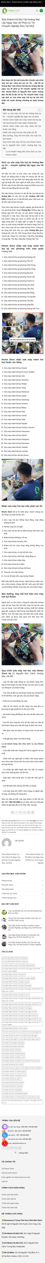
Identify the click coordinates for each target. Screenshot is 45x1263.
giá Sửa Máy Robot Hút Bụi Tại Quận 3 (14, 958)
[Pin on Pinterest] (28, 812)
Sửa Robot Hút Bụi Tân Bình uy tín (13, 1057)
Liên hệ (4, 1181)
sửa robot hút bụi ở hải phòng (11, 1090)
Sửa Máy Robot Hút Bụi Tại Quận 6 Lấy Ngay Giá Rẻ (19, 1011)
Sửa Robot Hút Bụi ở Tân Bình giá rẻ (14, 1097)
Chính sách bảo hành (10, 1195)
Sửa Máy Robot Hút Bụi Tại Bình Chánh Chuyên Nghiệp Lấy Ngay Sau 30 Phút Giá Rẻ (25, 928)
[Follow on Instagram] (8, 1148)
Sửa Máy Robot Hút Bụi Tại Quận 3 (13, 974)
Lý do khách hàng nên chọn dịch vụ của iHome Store (23, 153)
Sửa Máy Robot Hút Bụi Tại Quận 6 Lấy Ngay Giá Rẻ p (19, 1015)
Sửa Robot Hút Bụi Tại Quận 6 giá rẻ (14, 1072)
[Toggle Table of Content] (38, 110)
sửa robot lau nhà (33, 1097)
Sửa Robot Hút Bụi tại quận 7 (11, 1079)
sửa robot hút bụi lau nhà (13, 825)
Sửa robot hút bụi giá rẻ (18, 823)
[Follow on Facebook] (4, 1148)
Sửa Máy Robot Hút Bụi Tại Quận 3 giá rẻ (15, 982)
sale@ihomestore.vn (19, 1143)
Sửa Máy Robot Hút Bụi (26, 965)
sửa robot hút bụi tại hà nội (30, 1061)
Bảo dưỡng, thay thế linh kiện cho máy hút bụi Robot (22, 137)
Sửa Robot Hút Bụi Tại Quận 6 (32, 1068)
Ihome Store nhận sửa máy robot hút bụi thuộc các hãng (22, 127)
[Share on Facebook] (16, 812)
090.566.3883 (33, 1127)
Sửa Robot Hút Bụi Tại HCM (11, 1061)
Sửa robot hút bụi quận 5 (10, 1039)
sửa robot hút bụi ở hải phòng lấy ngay (14, 1093)
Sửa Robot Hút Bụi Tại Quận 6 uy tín (14, 1075)
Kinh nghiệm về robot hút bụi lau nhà (16, 1177)
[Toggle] (42, 880)
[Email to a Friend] (24, 812)
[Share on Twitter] (20, 812)
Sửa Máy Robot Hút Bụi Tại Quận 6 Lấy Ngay (16, 1008)
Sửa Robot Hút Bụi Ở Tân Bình (12, 1086)
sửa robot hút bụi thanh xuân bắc (12, 1046)
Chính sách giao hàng (10, 1203)
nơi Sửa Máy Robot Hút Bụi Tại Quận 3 (14, 961)
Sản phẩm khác (8, 889)
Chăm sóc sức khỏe (9, 893)
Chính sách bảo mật (9, 1207)
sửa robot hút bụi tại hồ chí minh (12, 1064)
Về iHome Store (8, 1169)
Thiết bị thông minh (9, 898)
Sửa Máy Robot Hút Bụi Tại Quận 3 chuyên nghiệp (18, 978)
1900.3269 (24, 1127)
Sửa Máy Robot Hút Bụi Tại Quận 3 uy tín (15, 995)
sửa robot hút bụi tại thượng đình (12, 1082)
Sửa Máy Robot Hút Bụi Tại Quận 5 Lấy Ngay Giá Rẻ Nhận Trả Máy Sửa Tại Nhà (22, 1000)
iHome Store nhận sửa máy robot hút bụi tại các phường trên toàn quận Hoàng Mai (22, 121)
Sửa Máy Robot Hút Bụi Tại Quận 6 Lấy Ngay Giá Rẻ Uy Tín (21, 1019)
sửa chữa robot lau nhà (9, 965)
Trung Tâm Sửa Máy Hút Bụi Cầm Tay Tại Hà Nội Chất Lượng (24, 919)
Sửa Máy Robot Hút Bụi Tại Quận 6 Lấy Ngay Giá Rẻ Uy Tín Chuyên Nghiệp (21, 1023)
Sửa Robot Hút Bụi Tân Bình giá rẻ (13, 1053)
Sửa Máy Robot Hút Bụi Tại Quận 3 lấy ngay (16, 985)
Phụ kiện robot (7, 885)
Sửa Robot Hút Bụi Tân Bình (11, 1050)
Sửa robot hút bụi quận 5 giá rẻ (30, 1039)
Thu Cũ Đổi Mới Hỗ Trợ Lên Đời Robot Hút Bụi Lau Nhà (25, 912)
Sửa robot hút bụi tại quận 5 (11, 1068)
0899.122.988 (23, 1256)
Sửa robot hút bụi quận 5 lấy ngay (13, 1043)
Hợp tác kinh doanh (9, 1173)
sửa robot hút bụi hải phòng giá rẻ (30, 1032)
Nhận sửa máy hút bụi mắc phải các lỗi (20, 132)
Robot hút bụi (7, 881)
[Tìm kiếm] (37, 11)
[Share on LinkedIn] (33, 812)
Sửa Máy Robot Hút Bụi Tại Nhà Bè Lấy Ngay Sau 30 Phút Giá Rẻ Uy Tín (23, 936)
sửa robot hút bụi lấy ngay (30, 825)
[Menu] (41, 10)
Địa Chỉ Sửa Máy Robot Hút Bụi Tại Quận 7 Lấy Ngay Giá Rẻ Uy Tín (21, 1102)
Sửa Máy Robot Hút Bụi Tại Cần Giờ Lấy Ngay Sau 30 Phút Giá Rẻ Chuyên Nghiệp (24, 943)
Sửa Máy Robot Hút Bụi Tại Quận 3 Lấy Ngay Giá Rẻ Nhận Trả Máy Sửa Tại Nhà (22, 990)
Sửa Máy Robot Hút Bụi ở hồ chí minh (14, 1028)
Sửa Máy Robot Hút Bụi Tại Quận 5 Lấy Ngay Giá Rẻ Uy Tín (21, 1004)
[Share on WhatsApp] (12, 812)
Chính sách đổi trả (9, 1199)
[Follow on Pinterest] (20, 1148)
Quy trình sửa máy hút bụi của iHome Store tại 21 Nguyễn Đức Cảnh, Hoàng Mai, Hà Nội (22, 145)
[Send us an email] (16, 1148)
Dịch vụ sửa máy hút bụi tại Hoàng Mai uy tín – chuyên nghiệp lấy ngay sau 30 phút (22, 115)
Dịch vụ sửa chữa (23, 820)
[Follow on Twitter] (12, 1148)
